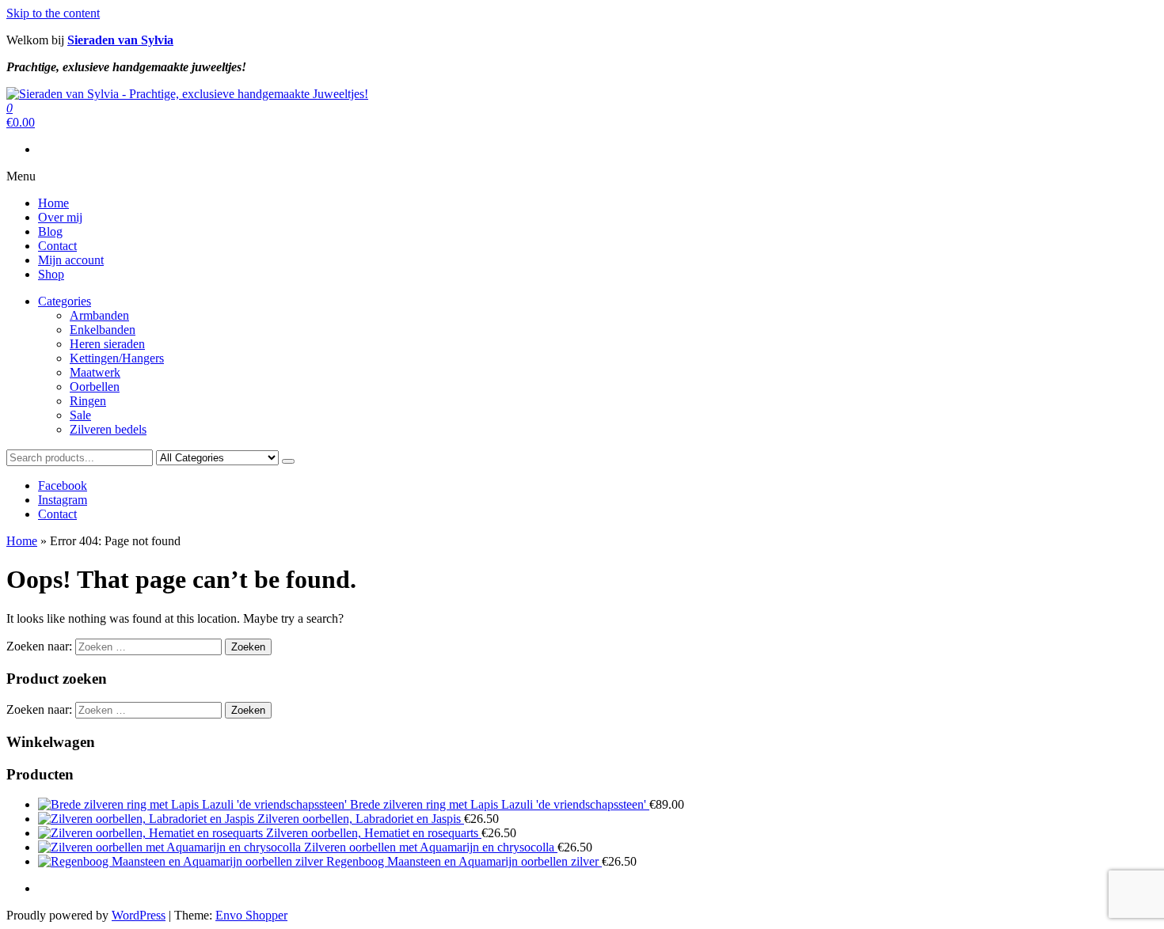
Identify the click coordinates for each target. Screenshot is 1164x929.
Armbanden (99, 315)
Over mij (60, 217)
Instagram (62, 499)
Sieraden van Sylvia (120, 40)
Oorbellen (95, 386)
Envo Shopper (251, 915)
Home (53, 203)
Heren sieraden (107, 344)
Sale (80, 415)
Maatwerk (95, 372)
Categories (64, 301)
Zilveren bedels (108, 429)
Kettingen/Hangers (117, 358)
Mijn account (71, 260)
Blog (50, 231)
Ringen (88, 401)
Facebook (62, 485)
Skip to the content (53, 13)
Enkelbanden (102, 329)
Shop (51, 274)
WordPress (138, 915)
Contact (57, 245)
